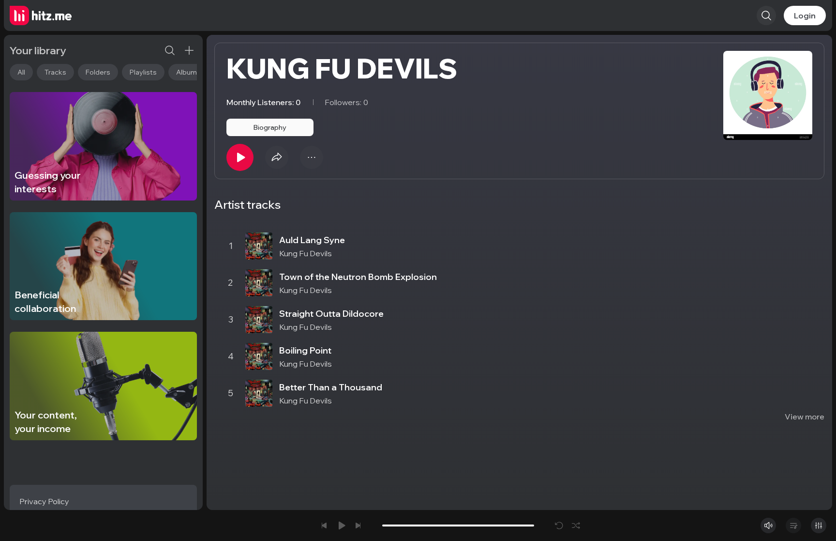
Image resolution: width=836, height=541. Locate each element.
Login (805, 15)
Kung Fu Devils (305, 253)
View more (804, 416)
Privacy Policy (44, 501)
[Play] (240, 157)
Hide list (809, 217)
